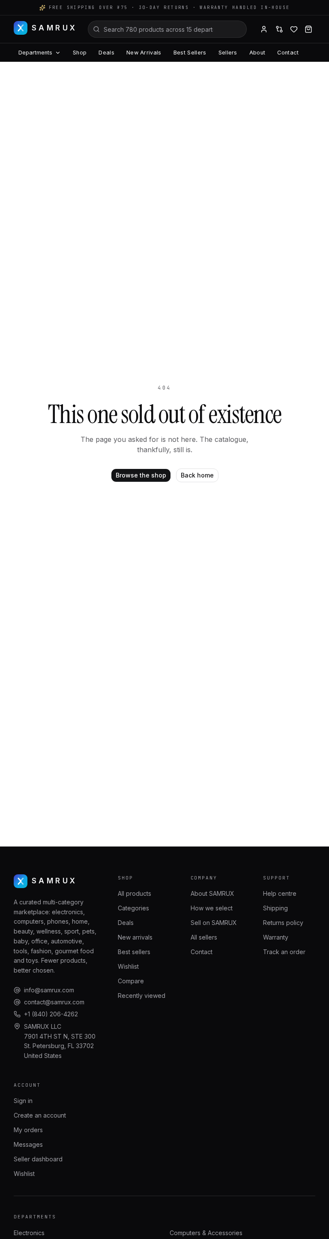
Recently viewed (141, 995)
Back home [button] (197, 475)
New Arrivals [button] (144, 52)
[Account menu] (264, 29)
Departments (35, 52)
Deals (126, 922)
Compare (131, 981)
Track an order (284, 951)
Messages (28, 1144)
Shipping (275, 908)
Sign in (23, 1100)
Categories (133, 908)
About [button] (257, 52)
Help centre (279, 893)
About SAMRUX (212, 893)
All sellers (204, 937)
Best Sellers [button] (189, 52)
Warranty (275, 937)
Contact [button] (288, 52)
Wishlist (128, 966)
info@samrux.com (49, 990)
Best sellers (134, 951)
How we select (212, 908)
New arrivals (135, 937)
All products (134, 893)
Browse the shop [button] (141, 475)
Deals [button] (106, 52)
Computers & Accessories (206, 1232)
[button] (279, 29)
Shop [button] (80, 52)
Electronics (29, 1232)
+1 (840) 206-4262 (51, 1014)
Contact (201, 951)
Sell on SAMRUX (214, 922)
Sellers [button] (227, 52)
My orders (28, 1129)
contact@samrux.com (54, 1002)
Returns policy (283, 922)
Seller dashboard (38, 1159)
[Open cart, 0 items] (308, 29)
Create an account (40, 1115)
